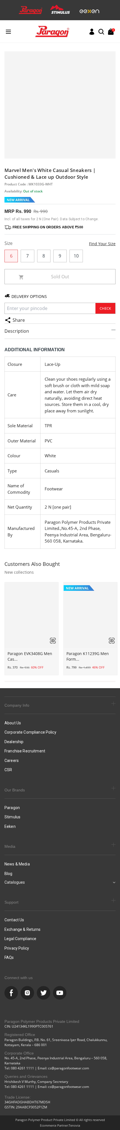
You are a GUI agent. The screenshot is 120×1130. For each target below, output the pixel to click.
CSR (8, 770)
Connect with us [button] (18, 977)
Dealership (13, 741)
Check (105, 308)
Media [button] (9, 846)
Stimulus (12, 817)
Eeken (10, 826)
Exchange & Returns (22, 929)
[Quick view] (50, 640)
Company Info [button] (16, 705)
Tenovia (74, 1125)
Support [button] (11, 902)
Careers (11, 760)
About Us (12, 723)
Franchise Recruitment (24, 751)
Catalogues (14, 882)
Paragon (12, 807)
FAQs (9, 957)
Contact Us (14, 920)
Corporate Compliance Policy (30, 732)
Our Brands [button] (14, 790)
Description (16, 331)
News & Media (17, 864)
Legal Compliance (20, 938)
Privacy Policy (16, 948)
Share (19, 320)
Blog (8, 873)
